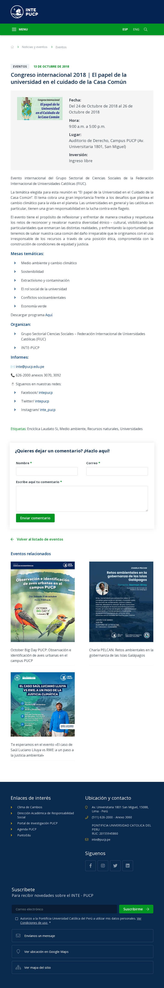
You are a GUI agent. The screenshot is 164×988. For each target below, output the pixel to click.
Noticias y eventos (34, 47)
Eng (136, 29)
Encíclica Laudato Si (42, 428)
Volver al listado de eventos (40, 539)
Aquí (48, 315)
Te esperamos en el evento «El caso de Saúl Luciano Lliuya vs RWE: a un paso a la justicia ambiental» (42, 750)
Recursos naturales (102, 428)
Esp (125, 29)
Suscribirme (133, 909)
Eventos (61, 47)
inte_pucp (48, 409)
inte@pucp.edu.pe (30, 366)
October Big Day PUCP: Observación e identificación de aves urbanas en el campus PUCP (41, 655)
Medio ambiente (73, 428)
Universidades (131, 428)
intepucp (46, 392)
